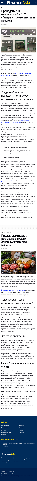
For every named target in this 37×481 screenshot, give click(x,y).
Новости (9, 232)
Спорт (21, 428)
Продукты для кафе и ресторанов (13, 290)
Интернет (4, 430)
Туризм (21, 432)
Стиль (21, 430)
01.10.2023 (4, 248)
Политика (22, 425)
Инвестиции (4, 428)
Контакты (11, 471)
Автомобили (10, 7)
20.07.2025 (5, 446)
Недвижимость (6, 432)
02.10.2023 (4, 24)
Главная (3, 7)
